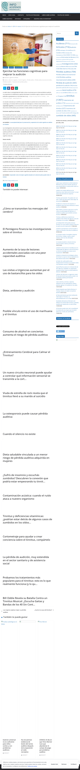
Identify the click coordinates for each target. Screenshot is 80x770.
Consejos (68, 53)
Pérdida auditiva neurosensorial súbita (43, 80)
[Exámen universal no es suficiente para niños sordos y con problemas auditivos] (9, 622)
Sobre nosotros (7, 19)
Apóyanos (18, 19)
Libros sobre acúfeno (48, 15)
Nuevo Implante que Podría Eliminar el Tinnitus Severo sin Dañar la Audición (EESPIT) (66, 291)
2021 (57, 147)
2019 (57, 155)
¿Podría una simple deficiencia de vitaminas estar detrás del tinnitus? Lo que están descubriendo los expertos (67, 192)
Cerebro (60, 53)
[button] (70, 15)
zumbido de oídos (66, 115)
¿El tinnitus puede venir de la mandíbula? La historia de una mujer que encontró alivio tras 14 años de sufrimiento (67, 310)
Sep (57, 132)
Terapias (25, 67)
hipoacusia (67, 61)
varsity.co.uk (14, 180)
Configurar (74, 764)
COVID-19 (70, 55)
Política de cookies (32, 766)
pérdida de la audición (64, 85)
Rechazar (64, 764)
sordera (67, 92)
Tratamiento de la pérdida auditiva (19, 82)
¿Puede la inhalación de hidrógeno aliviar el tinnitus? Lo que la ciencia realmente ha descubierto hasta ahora (67, 257)
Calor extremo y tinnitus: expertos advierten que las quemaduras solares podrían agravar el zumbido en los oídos (66, 283)
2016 (57, 168)
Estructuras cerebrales (62, 59)
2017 (57, 164)
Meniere (64, 66)
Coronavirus (61, 55)
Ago (75, 126)
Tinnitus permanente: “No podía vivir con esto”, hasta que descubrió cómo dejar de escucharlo (67, 199)
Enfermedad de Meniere (70, 57)
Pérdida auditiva (30, 80)
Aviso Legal (11, 15)
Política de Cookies (63, 15)
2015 (57, 172)
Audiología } (64, 50)
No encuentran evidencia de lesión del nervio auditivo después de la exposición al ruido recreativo (27, 746)
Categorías (26, 19)
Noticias (71, 66)
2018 (57, 159)
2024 (57, 134)
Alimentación (73, 44)
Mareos (58, 66)
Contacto (21, 15)
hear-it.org (8, 180)
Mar (65, 126)
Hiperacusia (60, 61)
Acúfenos (62, 43)
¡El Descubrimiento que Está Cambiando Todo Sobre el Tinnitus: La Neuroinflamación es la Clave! (66, 296)
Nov (62, 132)
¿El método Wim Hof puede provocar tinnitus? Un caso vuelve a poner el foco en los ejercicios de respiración (67, 224)
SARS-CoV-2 (59, 92)
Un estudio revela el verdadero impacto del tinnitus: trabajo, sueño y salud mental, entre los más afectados (66, 236)
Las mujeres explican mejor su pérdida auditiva (14, 611)
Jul (73, 126)
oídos (73, 68)
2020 (57, 151)
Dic (64, 132)
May (69, 126)
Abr (67, 126)
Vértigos (75, 113)
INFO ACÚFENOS (14, 77)
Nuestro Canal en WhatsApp (42, 19)
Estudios (11, 67)
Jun (72, 126)
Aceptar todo (54, 764)
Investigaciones (18, 67)
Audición (6, 80)
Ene (60, 126)
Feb (62, 126)
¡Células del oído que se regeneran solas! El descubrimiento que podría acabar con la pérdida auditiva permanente (67, 276)
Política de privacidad (32, 15)
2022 (57, 143)
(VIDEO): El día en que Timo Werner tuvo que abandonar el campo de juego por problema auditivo (45, 746)
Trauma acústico (66, 113)
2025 (57, 130)
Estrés (70, 59)
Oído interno (64, 69)
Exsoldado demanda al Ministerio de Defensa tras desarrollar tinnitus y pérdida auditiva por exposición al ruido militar (67, 302)
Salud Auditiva (69, 90)
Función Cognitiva (22, 80)
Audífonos (71, 50)
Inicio (4, 15)
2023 (57, 138)
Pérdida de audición (7, 82)
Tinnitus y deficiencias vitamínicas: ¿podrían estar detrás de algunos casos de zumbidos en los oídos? (67, 218)
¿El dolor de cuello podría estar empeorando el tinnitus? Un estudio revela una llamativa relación (67, 262)
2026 (57, 126)
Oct (59, 132)
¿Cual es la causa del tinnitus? (43, 610)
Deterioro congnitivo (13, 80)
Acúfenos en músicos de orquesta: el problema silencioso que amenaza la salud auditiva (67, 205)
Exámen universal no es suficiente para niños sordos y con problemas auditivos (9, 745)
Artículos (5, 67)
